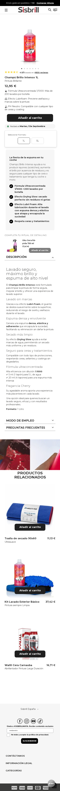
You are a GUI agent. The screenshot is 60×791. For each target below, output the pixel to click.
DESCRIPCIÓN (16, 257)
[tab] (30, 257)
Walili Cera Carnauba (18, 665)
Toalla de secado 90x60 (20, 538)
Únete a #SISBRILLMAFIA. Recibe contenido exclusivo (30, 726)
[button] (50, 10)
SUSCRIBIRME (29, 741)
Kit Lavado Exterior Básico (22, 601)
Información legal (19, 763)
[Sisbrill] (28, 10)
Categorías (14, 770)
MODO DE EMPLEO (20, 420)
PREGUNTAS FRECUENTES (25, 427)
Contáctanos (15, 755)
